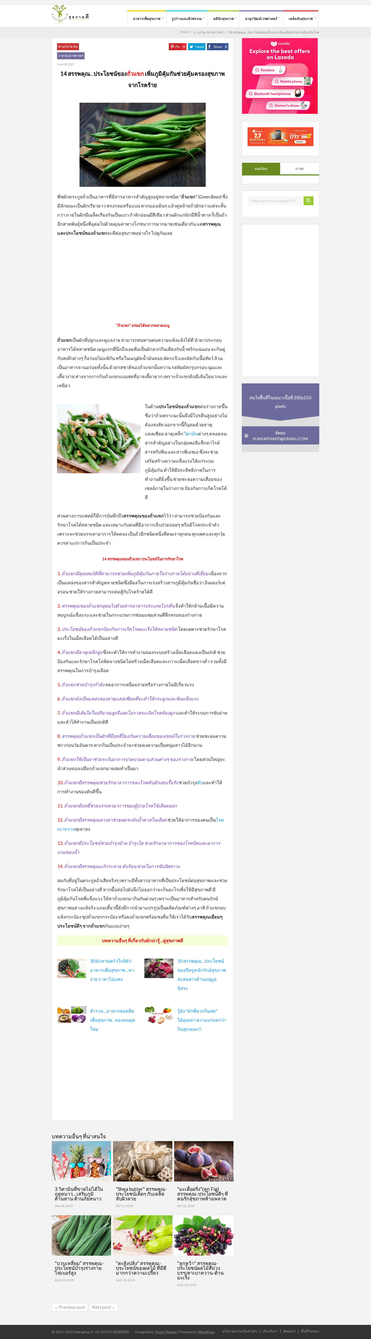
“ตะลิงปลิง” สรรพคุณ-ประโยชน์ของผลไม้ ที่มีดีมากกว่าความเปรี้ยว (141, 1268)
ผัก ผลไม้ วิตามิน (68, 46)
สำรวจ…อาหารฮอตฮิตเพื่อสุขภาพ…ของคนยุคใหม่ (112, 1020)
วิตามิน (191, 433)
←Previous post (70, 1307)
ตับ (200, 782)
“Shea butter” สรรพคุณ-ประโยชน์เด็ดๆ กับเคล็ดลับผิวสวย (141, 1193)
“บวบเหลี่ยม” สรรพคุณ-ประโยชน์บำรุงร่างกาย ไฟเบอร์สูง (79, 1268)
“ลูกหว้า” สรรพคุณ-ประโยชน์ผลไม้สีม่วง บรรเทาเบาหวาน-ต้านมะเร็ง (200, 1270)
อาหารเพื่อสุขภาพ (146, 18)
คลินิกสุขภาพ (223, 18)
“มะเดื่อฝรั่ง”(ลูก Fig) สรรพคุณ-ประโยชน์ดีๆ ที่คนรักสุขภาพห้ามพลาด (202, 1193)
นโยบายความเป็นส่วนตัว (239, 1331)
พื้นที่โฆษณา (310, 1331)
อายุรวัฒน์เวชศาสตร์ (261, 18)
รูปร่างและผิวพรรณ (187, 18)
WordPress (206, 1332)
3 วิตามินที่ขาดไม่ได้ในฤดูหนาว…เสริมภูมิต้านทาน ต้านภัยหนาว (79, 1193)
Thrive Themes (165, 1332)
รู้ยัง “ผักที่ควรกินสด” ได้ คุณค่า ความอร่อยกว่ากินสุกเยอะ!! (201, 1020)
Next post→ (103, 1307)
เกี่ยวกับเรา (270, 1331)
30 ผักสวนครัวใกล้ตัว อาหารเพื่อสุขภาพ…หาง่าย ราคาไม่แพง (112, 970)
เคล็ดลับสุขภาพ (301, 18)
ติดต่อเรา (289, 1331)
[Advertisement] (142, 278)
